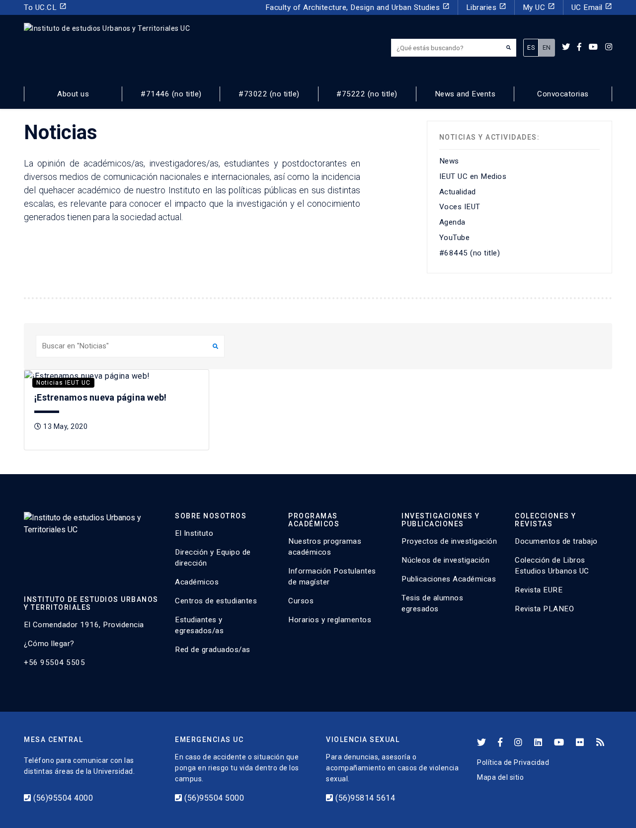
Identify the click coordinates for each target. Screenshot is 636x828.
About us (73, 93)
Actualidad (457, 191)
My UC (539, 7)
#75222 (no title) (367, 93)
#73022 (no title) (269, 93)
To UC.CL (45, 7)
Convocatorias (563, 93)
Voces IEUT (459, 206)
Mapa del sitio (500, 777)
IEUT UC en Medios (473, 176)
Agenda (452, 222)
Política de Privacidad (513, 762)
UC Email (592, 7)
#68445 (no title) (469, 252)
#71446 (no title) (171, 93)
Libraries (486, 7)
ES (531, 47)
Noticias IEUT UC (63, 382)
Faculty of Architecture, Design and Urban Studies (357, 7)
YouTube (454, 237)
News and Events (465, 93)
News (449, 161)
